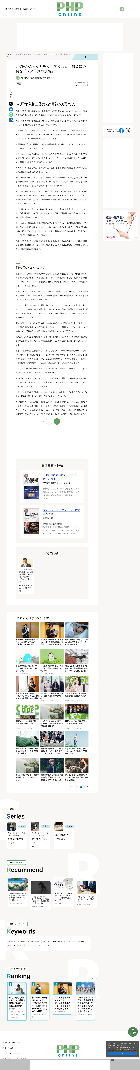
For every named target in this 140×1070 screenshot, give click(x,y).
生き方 (22, 826)
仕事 (85, 57)
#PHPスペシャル (57, 941)
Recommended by (75, 786)
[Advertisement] (70, 37)
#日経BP (81, 941)
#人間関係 (21, 941)
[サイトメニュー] (132, 9)
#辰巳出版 (46, 941)
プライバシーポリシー (115, 1049)
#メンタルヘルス (33, 941)
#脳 (21, 945)
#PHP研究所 (12, 945)
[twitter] (11, 104)
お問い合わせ (10, 1048)
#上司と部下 (71, 941)
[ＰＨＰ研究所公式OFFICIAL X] (128, 130)
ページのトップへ (133, 1033)
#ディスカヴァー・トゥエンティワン (37, 945)
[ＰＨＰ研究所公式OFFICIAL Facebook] (121, 130)
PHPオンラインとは (13, 1042)
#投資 (19, 84)
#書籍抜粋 (11, 941)
